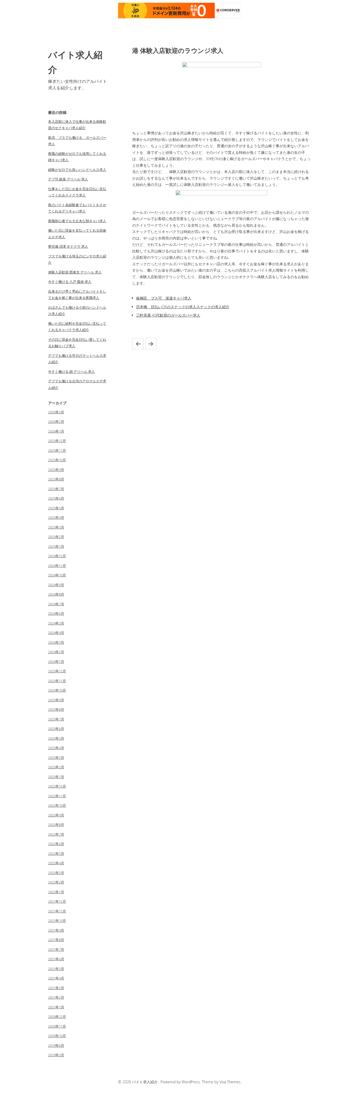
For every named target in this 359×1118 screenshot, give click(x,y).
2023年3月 (56, 757)
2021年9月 (56, 930)
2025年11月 (57, 450)
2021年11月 (57, 911)
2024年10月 (57, 575)
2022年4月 (56, 863)
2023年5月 (56, 738)
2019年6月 (56, 1045)
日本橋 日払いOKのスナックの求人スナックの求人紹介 (182, 306)
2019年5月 (56, 1055)
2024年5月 (56, 623)
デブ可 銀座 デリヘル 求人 (68, 179)
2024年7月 (56, 604)
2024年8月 (56, 594)
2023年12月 (57, 671)
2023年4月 (56, 747)
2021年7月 (56, 949)
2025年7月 (56, 488)
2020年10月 (57, 1035)
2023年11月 (57, 680)
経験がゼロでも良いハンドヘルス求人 (77, 169)
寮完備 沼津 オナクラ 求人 (68, 246)
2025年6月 (56, 498)
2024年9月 (56, 584)
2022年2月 (56, 882)
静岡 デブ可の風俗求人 (138, 343)
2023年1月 (56, 776)
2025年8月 (56, 479)
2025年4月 (56, 517)
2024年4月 (56, 632)
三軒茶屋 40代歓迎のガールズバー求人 (168, 315)
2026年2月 (56, 421)
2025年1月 (56, 546)
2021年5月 (56, 968)
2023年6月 (56, 728)
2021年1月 (56, 1007)
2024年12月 (57, 555)
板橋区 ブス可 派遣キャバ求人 (163, 298)
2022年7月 (56, 834)
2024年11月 (57, 565)
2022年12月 (57, 786)
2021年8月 (56, 939)
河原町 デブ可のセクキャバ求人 (151, 343)
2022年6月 (56, 843)
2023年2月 (56, 767)
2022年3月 (56, 872)
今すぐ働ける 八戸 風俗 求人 (69, 281)
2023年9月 (56, 700)
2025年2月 (56, 536)
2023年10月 (57, 690)
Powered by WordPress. (181, 1081)
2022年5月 (56, 853)
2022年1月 (56, 892)
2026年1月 (56, 431)
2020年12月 (57, 1016)
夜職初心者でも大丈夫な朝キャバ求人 (77, 220)
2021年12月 (57, 901)
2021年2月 (56, 997)
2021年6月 (56, 959)
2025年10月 (57, 460)
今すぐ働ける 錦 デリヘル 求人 (71, 371)
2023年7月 (56, 719)
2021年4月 (56, 978)
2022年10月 (57, 805)
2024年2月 (56, 651)
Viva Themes (229, 1081)
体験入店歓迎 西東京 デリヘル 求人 (75, 272)
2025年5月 (56, 508)
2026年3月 (56, 412)
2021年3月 (56, 987)
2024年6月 (56, 613)
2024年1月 (56, 661)
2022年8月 (56, 824)
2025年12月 (57, 440)
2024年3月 (56, 642)
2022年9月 (56, 815)
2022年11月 (57, 796)
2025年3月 (56, 527)
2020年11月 (57, 1026)
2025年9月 (56, 469)
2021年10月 (57, 920)
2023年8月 (56, 709)
